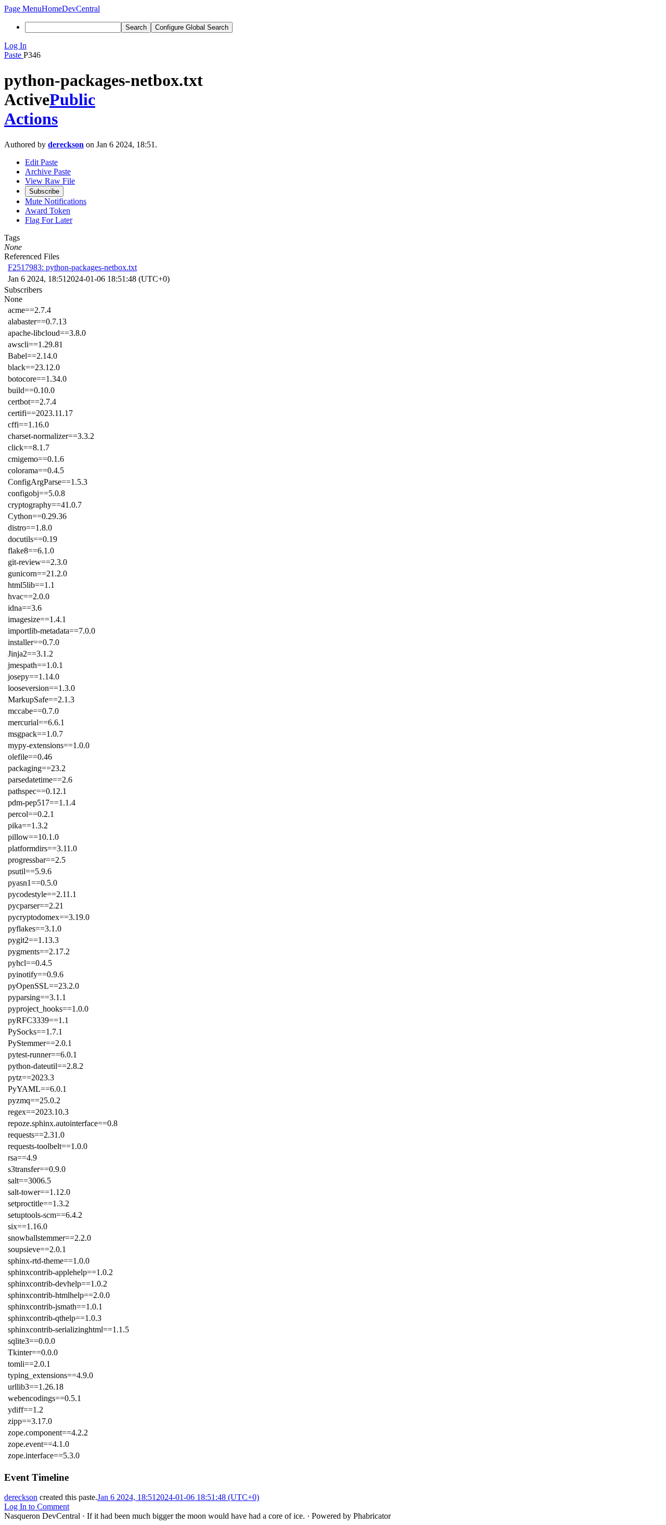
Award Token (47, 210)
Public (72, 99)
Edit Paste (41, 162)
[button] (23, 8)
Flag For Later (48, 220)
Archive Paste (48, 171)
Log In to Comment (36, 1506)
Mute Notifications (55, 201)
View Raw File (50, 181)
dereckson (66, 144)
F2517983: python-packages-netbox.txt (72, 267)
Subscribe (44, 191)
